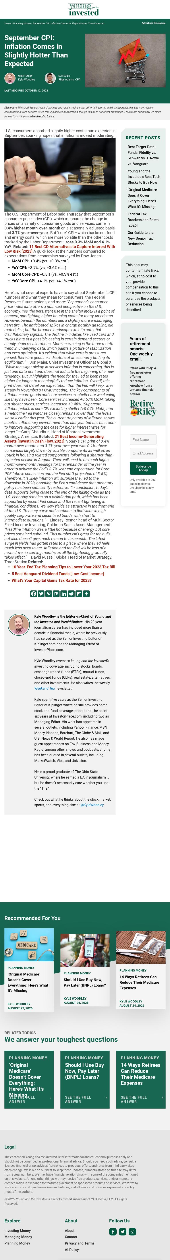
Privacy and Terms (80, 1243)
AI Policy (72, 1250)
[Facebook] (33, 593)
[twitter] (122, 1231)
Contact (71, 1237)
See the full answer (22, 1099)
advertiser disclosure (42, 116)
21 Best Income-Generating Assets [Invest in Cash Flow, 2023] (54, 438)
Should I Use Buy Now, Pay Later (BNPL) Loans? (84, 1071)
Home (7, 23)
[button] (143, 408)
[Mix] (56, 593)
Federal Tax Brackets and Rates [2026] (143, 219)
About (69, 1231)
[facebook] (113, 1231)
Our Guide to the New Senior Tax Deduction (141, 238)
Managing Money (18, 1237)
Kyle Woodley (26, 79)
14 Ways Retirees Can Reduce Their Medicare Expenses (139, 982)
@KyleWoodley (92, 805)
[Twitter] (41, 593)
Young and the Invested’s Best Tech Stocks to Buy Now (144, 177)
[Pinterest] (48, 593)
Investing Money (17, 1231)
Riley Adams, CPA (69, 79)
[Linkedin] (63, 593)
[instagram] (132, 1231)
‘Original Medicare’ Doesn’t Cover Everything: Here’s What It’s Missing (26, 1080)
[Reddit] (71, 593)
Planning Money (22, 23)
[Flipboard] (78, 593)
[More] (86, 593)
